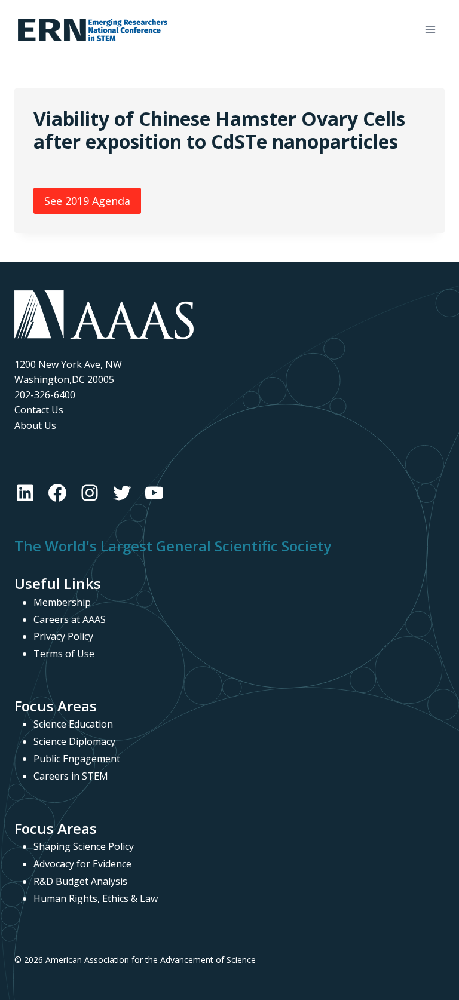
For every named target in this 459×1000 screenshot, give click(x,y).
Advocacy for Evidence (82, 863)
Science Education (73, 724)
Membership (62, 602)
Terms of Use (63, 653)
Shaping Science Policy (83, 846)
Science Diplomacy (74, 741)
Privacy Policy (63, 636)
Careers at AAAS (69, 619)
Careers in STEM (70, 776)
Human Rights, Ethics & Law (95, 898)
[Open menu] (430, 29)
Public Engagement (76, 758)
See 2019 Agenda (87, 201)
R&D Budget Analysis (80, 881)
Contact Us (38, 409)
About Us (35, 425)
